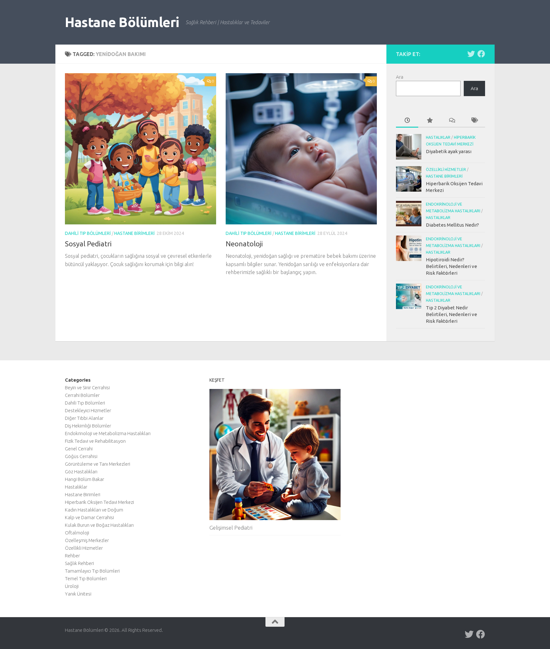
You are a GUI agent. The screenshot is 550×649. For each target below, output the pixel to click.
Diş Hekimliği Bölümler (88, 425)
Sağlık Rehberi (79, 563)
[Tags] (474, 121)
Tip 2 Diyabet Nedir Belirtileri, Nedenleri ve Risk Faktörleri (451, 314)
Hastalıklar (438, 137)
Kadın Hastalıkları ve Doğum (94, 509)
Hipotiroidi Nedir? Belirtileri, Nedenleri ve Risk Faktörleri (451, 266)
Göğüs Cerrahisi (81, 456)
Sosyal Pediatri (88, 244)
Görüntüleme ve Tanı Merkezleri (97, 464)
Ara (399, 77)
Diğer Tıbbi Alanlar (84, 418)
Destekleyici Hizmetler (88, 410)
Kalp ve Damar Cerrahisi (89, 517)
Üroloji (72, 586)
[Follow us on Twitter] (471, 54)
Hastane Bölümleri (122, 22)
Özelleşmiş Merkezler (87, 540)
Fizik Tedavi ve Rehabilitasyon (95, 441)
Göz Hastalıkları (81, 471)
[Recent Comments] (452, 121)
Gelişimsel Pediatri (230, 528)
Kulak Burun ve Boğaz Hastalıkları (99, 525)
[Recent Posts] (407, 121)
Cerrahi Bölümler (82, 395)
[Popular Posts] (429, 121)
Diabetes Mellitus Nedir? (452, 225)
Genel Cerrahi (79, 448)
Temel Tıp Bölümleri (86, 578)
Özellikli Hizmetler (446, 169)
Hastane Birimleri (134, 233)
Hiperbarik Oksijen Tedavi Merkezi (99, 502)
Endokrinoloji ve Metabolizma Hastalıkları (108, 433)
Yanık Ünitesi (78, 593)
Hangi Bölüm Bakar (84, 479)
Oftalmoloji (77, 532)
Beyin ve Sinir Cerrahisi (87, 387)
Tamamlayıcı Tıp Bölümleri (92, 571)
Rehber (72, 555)
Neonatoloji (244, 244)
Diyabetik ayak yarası (448, 151)
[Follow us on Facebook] (481, 54)
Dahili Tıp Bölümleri (88, 233)
